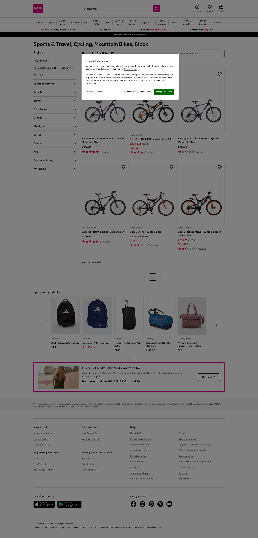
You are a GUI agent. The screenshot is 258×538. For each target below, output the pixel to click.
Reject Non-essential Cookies (137, 91)
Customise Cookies (94, 91)
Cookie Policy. (130, 68)
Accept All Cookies (164, 91)
